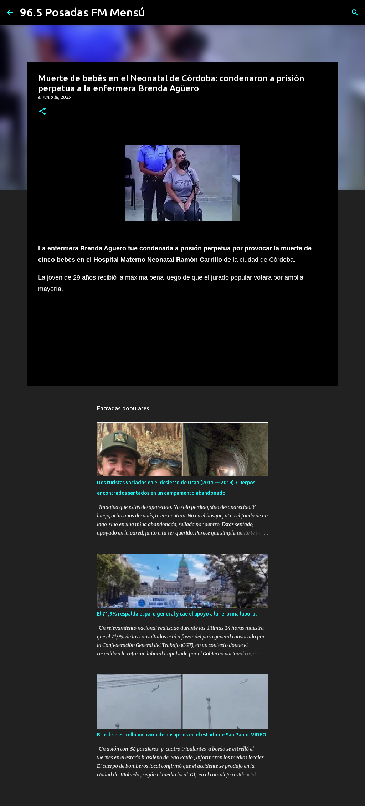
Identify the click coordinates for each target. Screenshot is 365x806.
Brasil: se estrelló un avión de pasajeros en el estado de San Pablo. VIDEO (181, 735)
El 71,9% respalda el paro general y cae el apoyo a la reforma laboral (177, 614)
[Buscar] (355, 12)
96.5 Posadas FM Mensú (82, 12)
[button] (42, 112)
